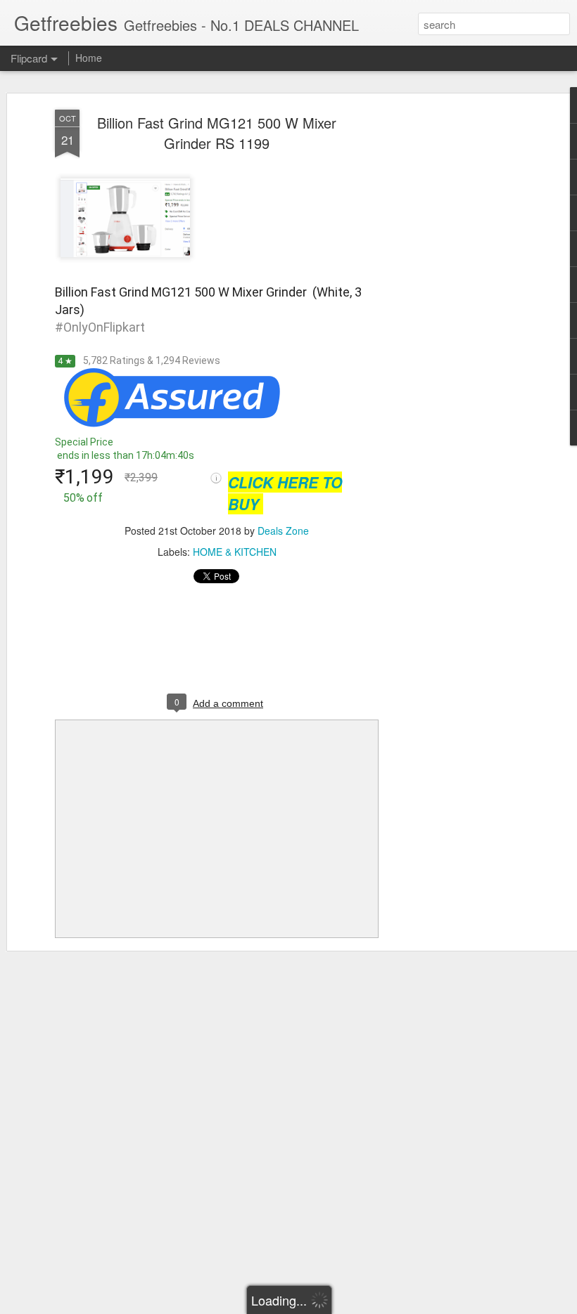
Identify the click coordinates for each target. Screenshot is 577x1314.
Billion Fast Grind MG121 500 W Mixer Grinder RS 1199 (216, 132)
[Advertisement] (456, 331)
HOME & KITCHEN (235, 552)
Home (88, 58)
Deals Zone (283, 530)
